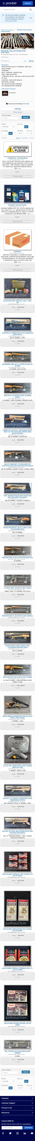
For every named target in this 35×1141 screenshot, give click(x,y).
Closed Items (24, 138)
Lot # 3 (11, 253)
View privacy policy (11, 21)
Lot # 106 (11, 367)
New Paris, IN (5, 60)
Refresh (5, 137)
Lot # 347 (10, 559)
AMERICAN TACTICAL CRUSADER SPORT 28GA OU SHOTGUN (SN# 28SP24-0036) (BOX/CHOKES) (17, 431)
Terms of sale (17, 112)
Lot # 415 (11, 435)
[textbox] (10, 118)
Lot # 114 (10, 589)
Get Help (26, 103)
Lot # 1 (11, 159)
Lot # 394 (10, 499)
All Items (18, 138)
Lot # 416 (10, 531)
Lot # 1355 (11, 1026)
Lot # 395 (11, 336)
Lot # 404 (10, 801)
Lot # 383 (10, 649)
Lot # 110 (10, 1054)
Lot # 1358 (11, 971)
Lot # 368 (11, 398)
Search (25, 117)
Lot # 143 (10, 769)
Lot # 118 (10, 617)
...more (19, 168)
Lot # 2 (11, 206)
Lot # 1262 (11, 304)
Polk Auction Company (7, 30)
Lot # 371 (10, 678)
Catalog (17, 109)
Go (26, 126)
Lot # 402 (10, 834)
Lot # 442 (10, 719)
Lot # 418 (11, 467)
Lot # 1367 (11, 877)
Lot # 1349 (11, 932)
